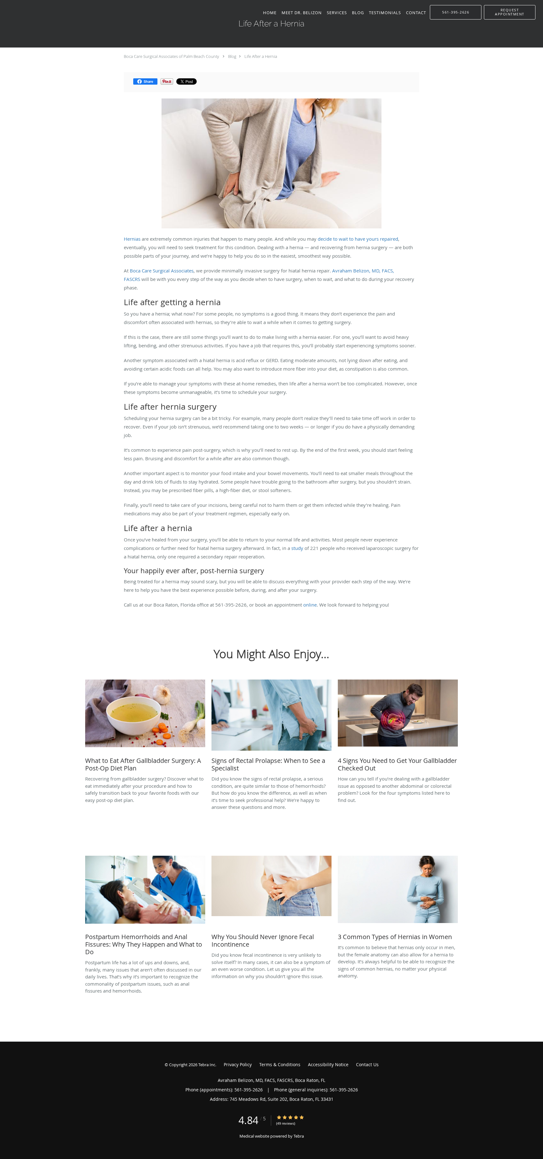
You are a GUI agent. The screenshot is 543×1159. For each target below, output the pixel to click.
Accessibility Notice (328, 1064)
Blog (232, 56)
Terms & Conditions (279, 1064)
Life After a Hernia (260, 56)
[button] (509, 12)
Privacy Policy (238, 1064)
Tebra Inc (206, 1064)
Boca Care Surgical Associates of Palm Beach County (171, 56)
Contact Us (367, 1064)
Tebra (298, 1136)
